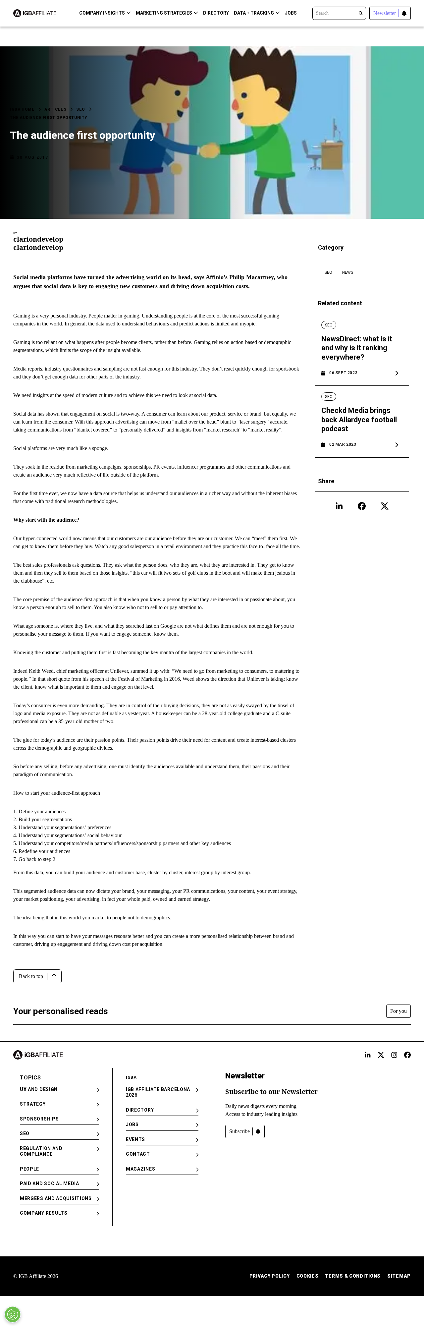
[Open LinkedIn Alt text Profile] (367, 1055)
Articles (55, 109)
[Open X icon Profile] (385, 506)
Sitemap (399, 1276)
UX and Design (39, 1089)
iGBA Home (22, 109)
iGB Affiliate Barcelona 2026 (158, 1092)
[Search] (339, 12)
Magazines (140, 1169)
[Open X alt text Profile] (381, 1055)
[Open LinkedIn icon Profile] (339, 506)
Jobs (291, 13)
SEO (80, 109)
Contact (138, 1154)
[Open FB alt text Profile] (407, 1055)
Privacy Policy (269, 1276)
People (29, 1169)
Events (135, 1139)
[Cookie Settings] (12, 1314)
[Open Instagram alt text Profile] (394, 1055)
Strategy (33, 1104)
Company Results (44, 1213)
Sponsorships (39, 1119)
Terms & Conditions (353, 1276)
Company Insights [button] (102, 13)
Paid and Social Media (49, 1183)
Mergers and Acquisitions (56, 1198)
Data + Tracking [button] (254, 13)
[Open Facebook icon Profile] (362, 506)
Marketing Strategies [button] (164, 13)
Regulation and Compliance (41, 1151)
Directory (216, 13)
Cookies (307, 1276)
